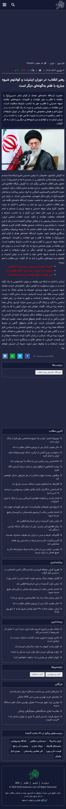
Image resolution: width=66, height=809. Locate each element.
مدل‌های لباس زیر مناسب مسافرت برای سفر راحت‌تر (34, 692)
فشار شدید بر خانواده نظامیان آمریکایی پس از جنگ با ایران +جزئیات (31, 499)
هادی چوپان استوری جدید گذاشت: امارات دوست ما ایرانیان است (34, 639)
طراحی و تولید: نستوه (31, 800)
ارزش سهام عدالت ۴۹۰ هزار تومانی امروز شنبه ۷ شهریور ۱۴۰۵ (32, 610)
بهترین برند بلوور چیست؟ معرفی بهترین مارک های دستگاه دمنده (31, 704)
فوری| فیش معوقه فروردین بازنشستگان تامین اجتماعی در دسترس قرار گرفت (31, 571)
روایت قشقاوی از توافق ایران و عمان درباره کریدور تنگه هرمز (33, 468)
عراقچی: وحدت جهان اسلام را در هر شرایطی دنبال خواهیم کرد (31, 477)
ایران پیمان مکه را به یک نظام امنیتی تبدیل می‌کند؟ (34, 598)
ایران (52, 63)
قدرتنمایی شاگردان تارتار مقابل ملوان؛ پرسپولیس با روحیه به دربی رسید (31, 491)
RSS (17, 783)
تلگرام (26, 783)
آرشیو (35, 783)
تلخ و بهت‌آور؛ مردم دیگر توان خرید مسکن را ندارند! (35, 652)
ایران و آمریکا (55, 741)
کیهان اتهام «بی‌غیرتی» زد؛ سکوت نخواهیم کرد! (36, 657)
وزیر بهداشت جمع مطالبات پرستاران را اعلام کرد (30, 275)
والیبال (58, 756)
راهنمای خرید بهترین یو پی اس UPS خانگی (38, 697)
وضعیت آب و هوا (20, 746)
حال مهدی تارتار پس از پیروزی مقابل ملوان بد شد (36, 447)
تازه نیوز (33, 5)
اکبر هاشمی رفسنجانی (33, 751)
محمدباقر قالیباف (53, 746)
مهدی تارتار (15, 751)
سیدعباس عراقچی (38, 741)
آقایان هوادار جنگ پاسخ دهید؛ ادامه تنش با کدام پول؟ (32, 578)
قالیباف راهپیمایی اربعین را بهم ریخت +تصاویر (30, 267)
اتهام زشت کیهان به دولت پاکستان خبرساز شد (37, 647)
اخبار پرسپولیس (54, 674)
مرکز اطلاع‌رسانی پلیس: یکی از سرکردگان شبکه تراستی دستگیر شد (33, 528)
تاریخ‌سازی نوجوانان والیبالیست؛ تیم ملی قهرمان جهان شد (31, 507)
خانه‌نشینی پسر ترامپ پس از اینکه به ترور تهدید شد (34, 461)
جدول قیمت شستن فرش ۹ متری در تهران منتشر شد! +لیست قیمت (33, 718)
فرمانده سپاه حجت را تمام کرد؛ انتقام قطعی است (28, 271)
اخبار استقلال (37, 674)
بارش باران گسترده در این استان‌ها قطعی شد (37, 521)
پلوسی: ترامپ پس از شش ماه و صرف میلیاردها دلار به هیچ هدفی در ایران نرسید (33, 550)
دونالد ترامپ (37, 746)
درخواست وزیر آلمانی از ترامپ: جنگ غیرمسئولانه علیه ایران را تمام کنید (33, 454)
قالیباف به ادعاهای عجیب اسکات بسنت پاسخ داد (35, 484)
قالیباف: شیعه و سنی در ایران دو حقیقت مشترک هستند (32, 535)
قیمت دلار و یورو (53, 751)
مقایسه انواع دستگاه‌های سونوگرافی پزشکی (38, 711)
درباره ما (45, 783)
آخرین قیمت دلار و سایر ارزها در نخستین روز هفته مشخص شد (35, 542)
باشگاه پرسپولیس (18, 741)
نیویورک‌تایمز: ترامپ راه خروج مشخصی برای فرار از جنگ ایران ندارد (33, 440)
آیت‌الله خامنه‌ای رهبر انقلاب (49, 372)
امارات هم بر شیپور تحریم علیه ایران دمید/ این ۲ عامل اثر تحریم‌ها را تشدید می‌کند (31, 630)
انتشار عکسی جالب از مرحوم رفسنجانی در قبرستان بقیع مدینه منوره (33, 513)
